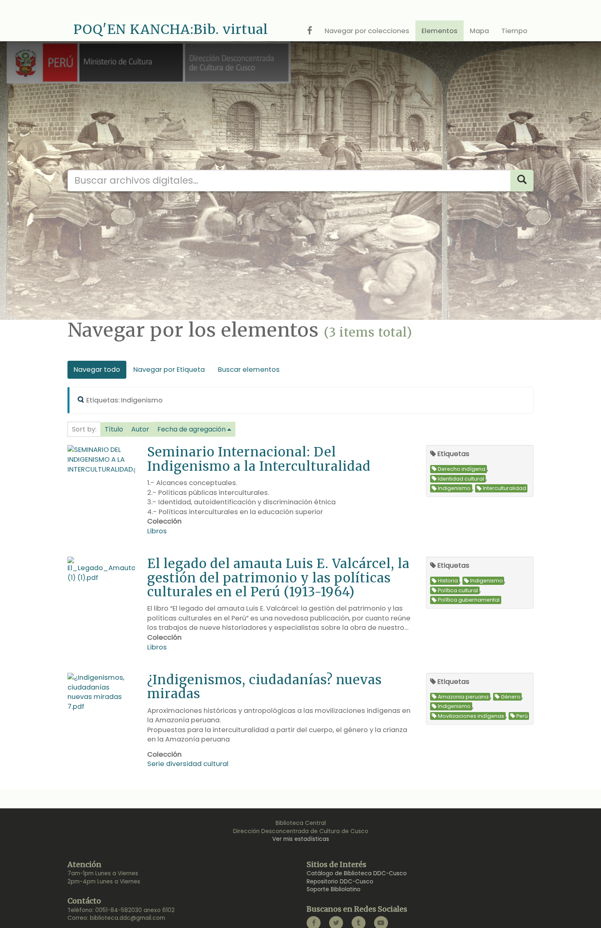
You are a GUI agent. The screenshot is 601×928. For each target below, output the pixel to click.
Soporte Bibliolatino (334, 889)
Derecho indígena (461, 468)
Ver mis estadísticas (300, 839)
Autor (140, 429)
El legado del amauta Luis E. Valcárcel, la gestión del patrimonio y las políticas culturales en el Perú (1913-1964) (278, 577)
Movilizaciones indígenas (471, 715)
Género (510, 696)
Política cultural (458, 590)
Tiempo (514, 31)
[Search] (522, 180)
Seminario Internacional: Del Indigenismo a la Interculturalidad (259, 459)
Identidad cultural (461, 478)
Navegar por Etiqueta (169, 369)
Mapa (479, 31)
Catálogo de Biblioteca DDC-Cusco (357, 873)
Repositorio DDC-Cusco (340, 881)
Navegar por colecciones (367, 31)
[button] (114, 429)
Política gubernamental (469, 600)
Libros (157, 531)
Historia (448, 580)
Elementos (439, 31)
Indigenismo (454, 488)
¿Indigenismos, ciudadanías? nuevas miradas (264, 686)
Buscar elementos (249, 369)
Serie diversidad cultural (188, 763)
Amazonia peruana (463, 696)
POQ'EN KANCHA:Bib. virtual (171, 29)
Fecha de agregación (191, 429)
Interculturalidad (504, 488)
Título (114, 429)
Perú (522, 715)
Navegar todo (97, 369)
